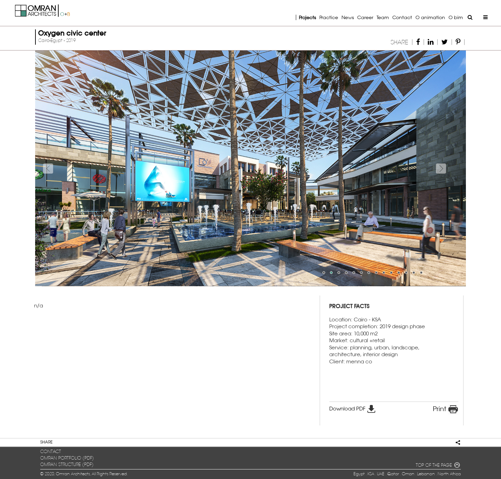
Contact (402, 17)
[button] (67, 168)
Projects (307, 17)
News (347, 17)
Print (440, 408)
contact (50, 451)
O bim (456, 17)
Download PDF (348, 408)
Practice (328, 17)
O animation (430, 17)
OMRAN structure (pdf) (67, 464)
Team (383, 17)
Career (365, 17)
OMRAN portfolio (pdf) (67, 458)
